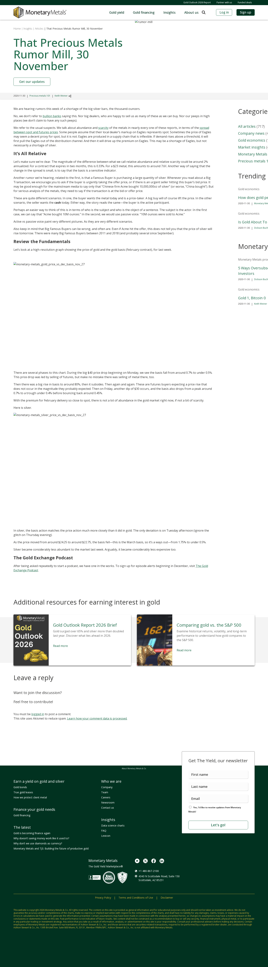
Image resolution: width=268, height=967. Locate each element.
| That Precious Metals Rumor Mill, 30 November (73, 28)
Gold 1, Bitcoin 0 (252, 297)
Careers (105, 797)
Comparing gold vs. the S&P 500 (209, 625)
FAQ (103, 830)
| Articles (38, 28)
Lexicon (105, 835)
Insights (169, 12)
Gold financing (144, 12)
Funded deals (245, 2)
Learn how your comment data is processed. (97, 718)
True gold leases (23, 792)
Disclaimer (167, 897)
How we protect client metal (30, 797)
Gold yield (116, 12)
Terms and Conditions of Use (136, 897)
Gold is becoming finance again (31, 833)
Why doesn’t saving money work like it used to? (41, 838)
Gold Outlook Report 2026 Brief (85, 625)
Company (106, 787)
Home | (18, 28)
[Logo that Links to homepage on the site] (39, 12)
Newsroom (107, 802)
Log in (224, 12)
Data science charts (113, 825)
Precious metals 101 (40, 95)
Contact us (107, 807)
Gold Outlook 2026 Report (197, 2)
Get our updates (32, 81)
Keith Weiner (61, 95)
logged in (37, 714)
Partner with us (224, 2)
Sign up (245, 12)
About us (191, 12)
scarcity (103, 128)
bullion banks (52, 116)
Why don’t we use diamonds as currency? (37, 843)
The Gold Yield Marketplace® (105, 866)
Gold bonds (20, 787)
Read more (60, 646)
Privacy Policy (103, 897)
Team (104, 792)
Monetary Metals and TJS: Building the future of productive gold (51, 848)
